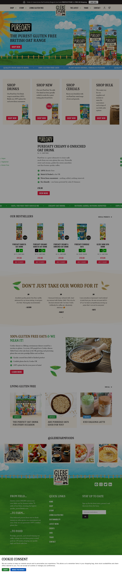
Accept (5, 570)
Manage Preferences (18, 570)
